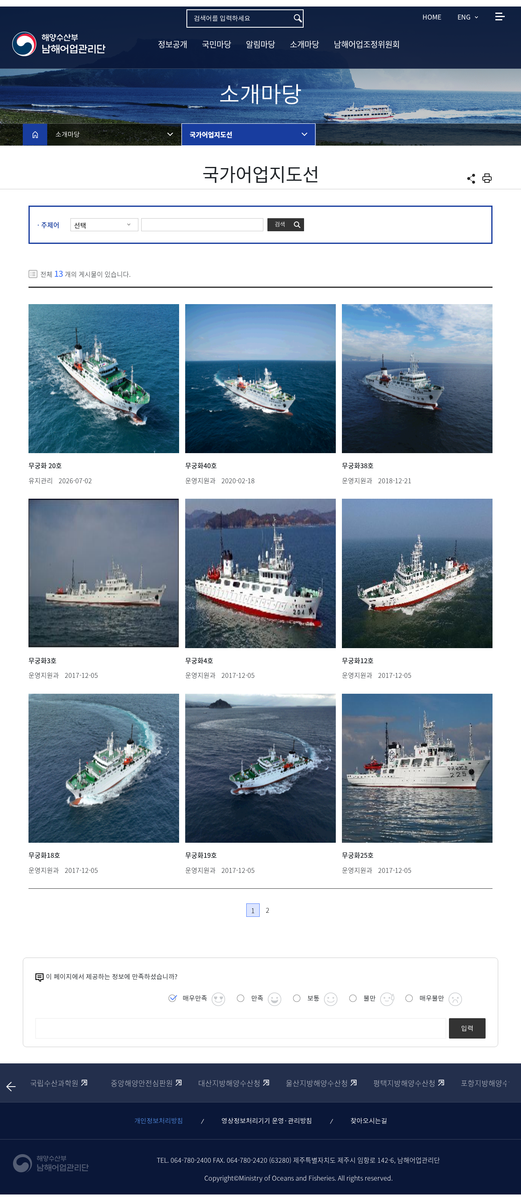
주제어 (50, 225)
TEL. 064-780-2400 (184, 1160)
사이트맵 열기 (500, 16)
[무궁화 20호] (103, 378)
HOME (431, 17)
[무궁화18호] (103, 768)
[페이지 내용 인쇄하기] (487, 178)
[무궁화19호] (260, 768)
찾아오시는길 (368, 1121)
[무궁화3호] (103, 573)
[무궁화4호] (260, 573)
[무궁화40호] (260, 378)
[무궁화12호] (417, 573)
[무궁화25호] (417, 768)
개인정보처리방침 (158, 1121)
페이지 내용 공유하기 (471, 178)
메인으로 (35, 134)
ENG (464, 17)
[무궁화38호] (417, 378)
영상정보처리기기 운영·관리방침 (266, 1121)
